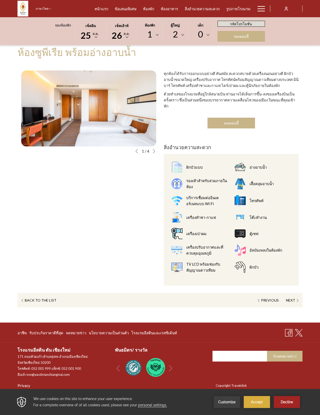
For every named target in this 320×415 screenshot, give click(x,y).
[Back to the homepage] (23, 8)
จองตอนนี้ (241, 36)
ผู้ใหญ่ (175, 25)
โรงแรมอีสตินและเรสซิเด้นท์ (154, 334)
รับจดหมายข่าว (284, 356)
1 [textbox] (149, 34)
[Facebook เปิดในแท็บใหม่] (288, 331)
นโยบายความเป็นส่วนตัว (109, 334)
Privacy (24, 385)
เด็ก (200, 25)
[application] (160, 402)
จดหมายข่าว (76, 334)
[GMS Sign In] (286, 8)
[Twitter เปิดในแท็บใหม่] (298, 331)
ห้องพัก (150, 25)
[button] (90, 31)
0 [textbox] (200, 34)
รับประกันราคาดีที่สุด (46, 334)
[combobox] (149, 35)
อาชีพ (22, 334)
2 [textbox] (175, 34)
